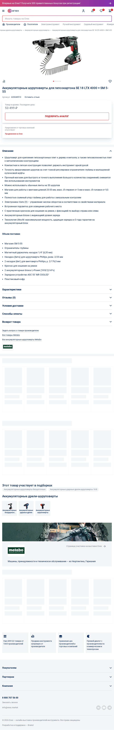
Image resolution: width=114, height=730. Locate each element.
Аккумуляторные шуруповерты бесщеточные (24, 489)
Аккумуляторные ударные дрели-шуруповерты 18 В (73, 489)
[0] (101, 10)
